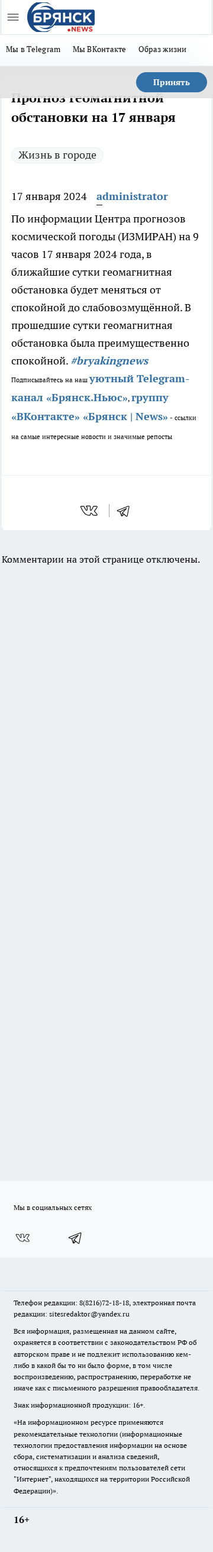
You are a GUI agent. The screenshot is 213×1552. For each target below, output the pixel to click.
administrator (132, 196)
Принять (171, 82)
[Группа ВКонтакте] (22, 1238)
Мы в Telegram (33, 49)
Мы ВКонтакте (100, 49)
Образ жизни (162, 49)
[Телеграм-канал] (76, 1238)
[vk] (90, 510)
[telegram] (127, 510)
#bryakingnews (109, 360)
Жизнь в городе (57, 155)
